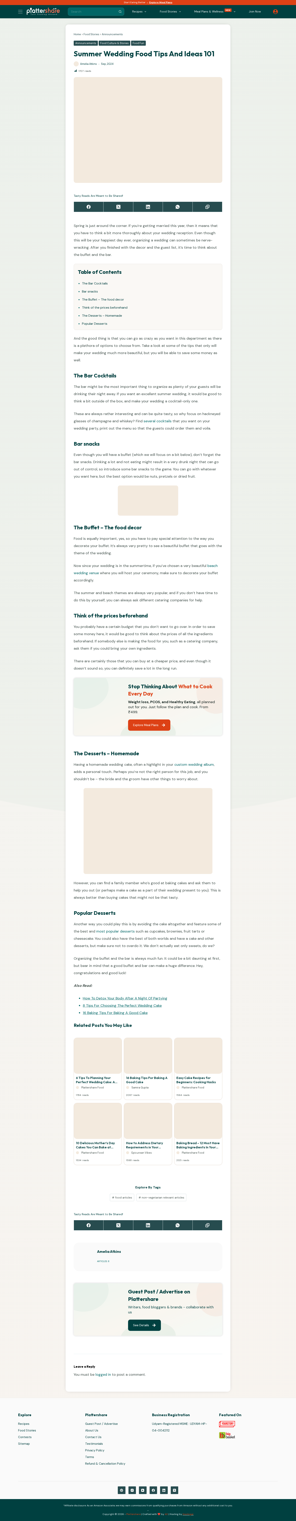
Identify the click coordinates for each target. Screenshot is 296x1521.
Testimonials (94, 1444)
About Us (91, 1431)
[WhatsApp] (178, 207)
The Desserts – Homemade (102, 315)
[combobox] (92, 12)
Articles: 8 (103, 1261)
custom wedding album (194, 764)
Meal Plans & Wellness (212, 11)
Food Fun (138, 43)
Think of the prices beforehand (104, 307)
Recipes (23, 1424)
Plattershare (133, 1514)
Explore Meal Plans (160, 2)
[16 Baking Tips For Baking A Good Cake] (148, 1057)
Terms (89, 1457)
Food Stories (91, 34)
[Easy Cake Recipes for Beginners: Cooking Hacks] (198, 1057)
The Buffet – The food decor (103, 299)
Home (77, 34)
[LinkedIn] (148, 207)
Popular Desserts (94, 324)
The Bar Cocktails (95, 283)
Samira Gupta (140, 1087)
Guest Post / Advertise (101, 1424)
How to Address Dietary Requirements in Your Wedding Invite (144, 1145)
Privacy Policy (94, 1451)
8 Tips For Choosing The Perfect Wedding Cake (122, 1005)
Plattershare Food (92, 1087)
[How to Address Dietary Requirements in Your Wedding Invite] (148, 1122)
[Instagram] (132, 1490)
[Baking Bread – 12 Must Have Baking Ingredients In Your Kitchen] (198, 1122)
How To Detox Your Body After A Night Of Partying (125, 998)
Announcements (112, 34)
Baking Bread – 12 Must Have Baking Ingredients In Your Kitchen (198, 1145)
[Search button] (120, 11)
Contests (25, 1437)
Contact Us (93, 1437)
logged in (103, 1374)
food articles (122, 1197)
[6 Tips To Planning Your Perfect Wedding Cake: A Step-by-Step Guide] (98, 1057)
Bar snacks (90, 291)
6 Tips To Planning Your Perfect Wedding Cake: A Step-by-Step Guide (95, 1080)
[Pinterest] (121, 1490)
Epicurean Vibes (141, 1152)
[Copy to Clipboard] (207, 207)
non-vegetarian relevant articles (161, 1197)
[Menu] (20, 11)
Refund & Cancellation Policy (105, 1464)
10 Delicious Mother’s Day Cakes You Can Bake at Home (95, 1145)
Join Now (255, 11)
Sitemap (24, 1444)
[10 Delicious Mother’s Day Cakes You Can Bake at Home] (98, 1122)
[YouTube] (143, 1490)
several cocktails (158, 421)
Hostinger (188, 1514)
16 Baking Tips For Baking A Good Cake (115, 1012)
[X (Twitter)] (118, 207)
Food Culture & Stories (114, 43)
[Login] (275, 11)
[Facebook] (88, 207)
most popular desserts (115, 931)
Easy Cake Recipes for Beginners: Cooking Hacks (196, 1080)
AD (166, 1514)
